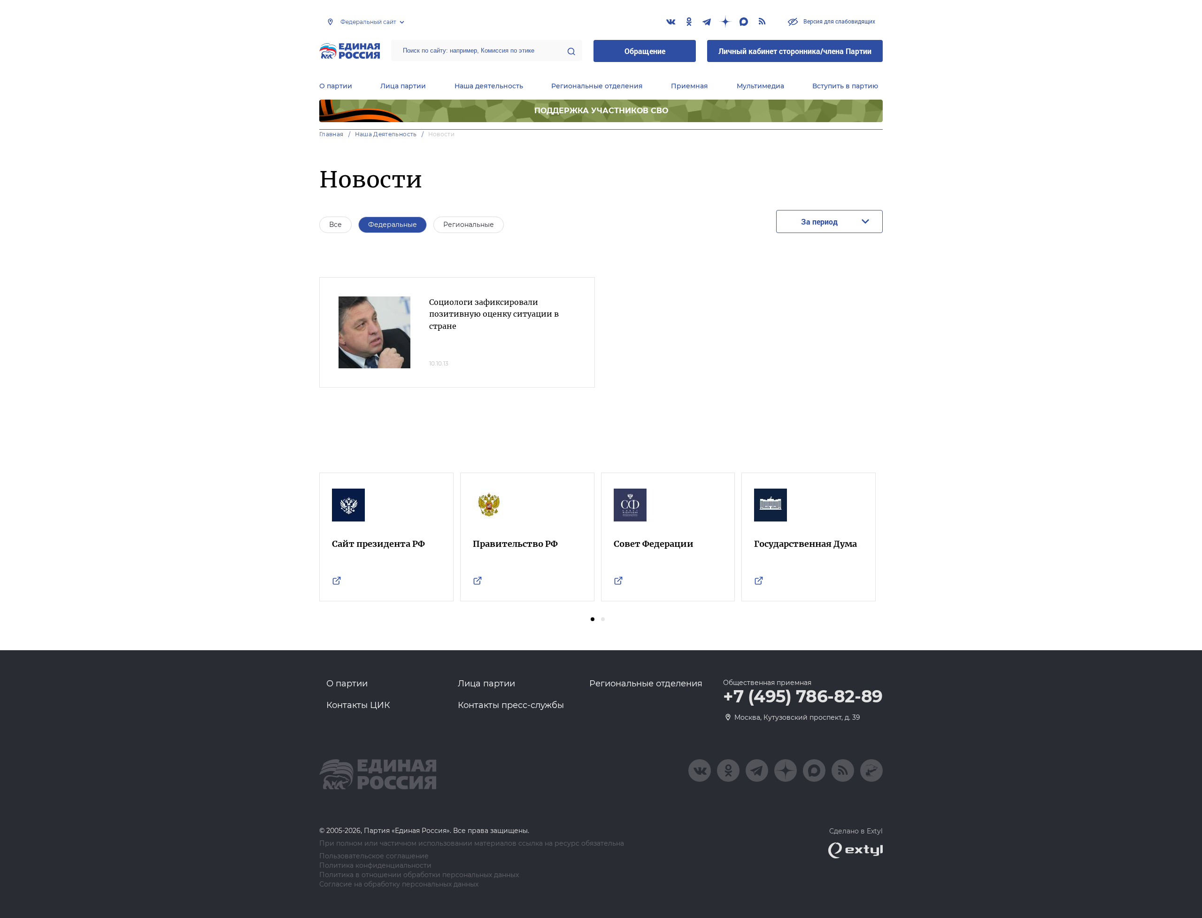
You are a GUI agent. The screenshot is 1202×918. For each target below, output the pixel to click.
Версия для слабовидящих (838, 21)
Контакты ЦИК (358, 705)
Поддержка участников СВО (601, 110)
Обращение (644, 51)
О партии (335, 86)
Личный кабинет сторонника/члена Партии (794, 51)
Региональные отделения (597, 86)
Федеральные (392, 224)
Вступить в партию (845, 86)
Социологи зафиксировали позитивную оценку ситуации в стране (494, 314)
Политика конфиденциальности (375, 866)
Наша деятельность (489, 86)
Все (335, 224)
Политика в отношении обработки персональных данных (419, 875)
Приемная (689, 86)
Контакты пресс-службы (511, 705)
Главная (331, 134)
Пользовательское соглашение (374, 856)
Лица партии (403, 86)
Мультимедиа (760, 86)
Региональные (468, 224)
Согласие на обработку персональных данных (398, 884)
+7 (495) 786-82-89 (803, 697)
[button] (592, 619)
